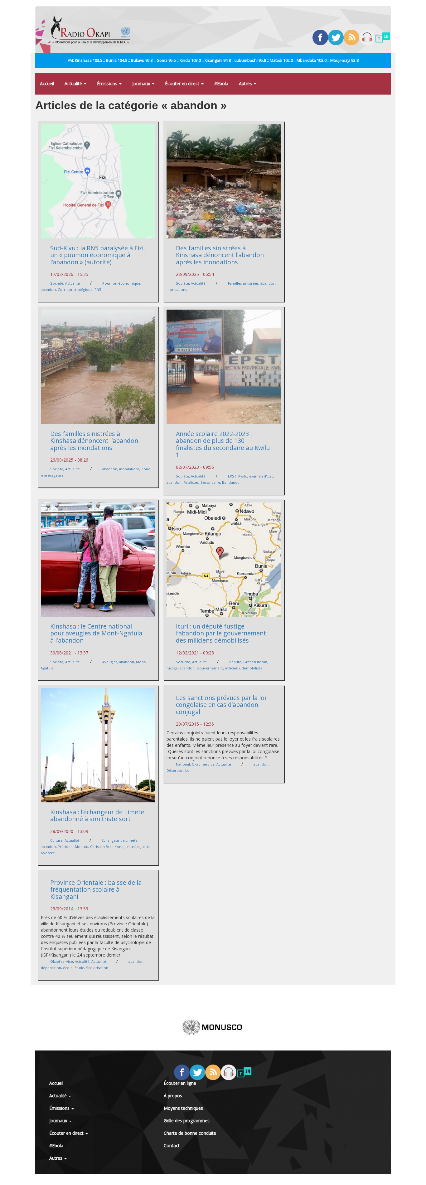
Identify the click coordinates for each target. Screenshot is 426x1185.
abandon (48, 289)
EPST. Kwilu (237, 476)
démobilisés (252, 668)
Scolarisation (97, 967)
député (235, 661)
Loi (188, 770)
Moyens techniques (183, 1108)
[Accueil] (93, 29)
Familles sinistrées (243, 283)
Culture (56, 840)
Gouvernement (209, 668)
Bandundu (231, 482)
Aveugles (109, 661)
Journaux (141, 83)
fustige (172, 668)
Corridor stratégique (75, 289)
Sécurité (183, 661)
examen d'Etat (261, 476)
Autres (246, 83)
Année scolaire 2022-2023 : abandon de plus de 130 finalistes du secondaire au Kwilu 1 (223, 444)
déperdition (51, 967)
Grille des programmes (187, 1121)
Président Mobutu (73, 846)
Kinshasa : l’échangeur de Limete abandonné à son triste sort (97, 815)
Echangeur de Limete (120, 840)
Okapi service (203, 764)
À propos (173, 1096)
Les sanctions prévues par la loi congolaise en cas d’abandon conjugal (221, 704)
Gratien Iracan (255, 661)
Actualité (74, 83)
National (183, 764)
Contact (172, 1145)
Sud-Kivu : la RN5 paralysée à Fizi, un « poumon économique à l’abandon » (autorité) (97, 255)
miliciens (232, 668)
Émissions (108, 83)
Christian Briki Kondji (107, 846)
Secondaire (210, 482)
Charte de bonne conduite (190, 1133)
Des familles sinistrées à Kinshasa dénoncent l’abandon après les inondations (220, 255)
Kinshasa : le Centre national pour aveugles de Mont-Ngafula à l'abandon (96, 633)
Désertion (175, 770)
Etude (79, 967)
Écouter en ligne (180, 1083)
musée (133, 846)
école (68, 967)
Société (56, 283)
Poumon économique (121, 283)
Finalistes (191, 482)
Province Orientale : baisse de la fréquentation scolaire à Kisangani (96, 889)
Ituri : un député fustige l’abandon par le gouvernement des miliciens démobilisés (221, 633)
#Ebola (221, 83)
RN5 (97, 289)
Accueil (47, 83)
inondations (177, 289)
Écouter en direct (183, 83)
